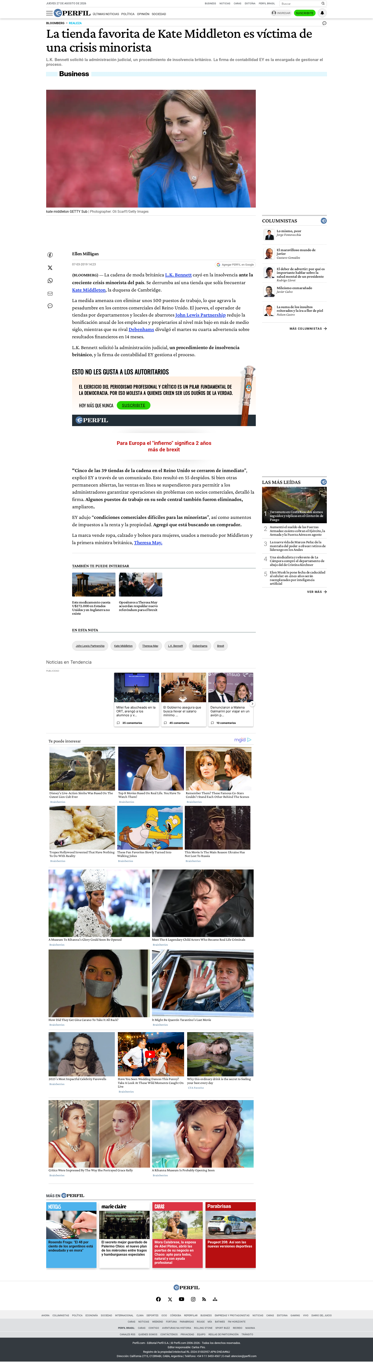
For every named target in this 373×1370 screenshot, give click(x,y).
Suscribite (305, 13)
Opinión (143, 14)
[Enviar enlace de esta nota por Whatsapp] (50, 281)
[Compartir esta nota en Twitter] (50, 268)
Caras (237, 3)
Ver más (314, 592)
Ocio (164, 1315)
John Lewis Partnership (90, 645)
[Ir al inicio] (72, 13)
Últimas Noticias (106, 14)
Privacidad (187, 1334)
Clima (140, 1315)
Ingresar (283, 13)
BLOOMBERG (55, 23)
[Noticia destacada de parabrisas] (230, 1207)
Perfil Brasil (267, 3)
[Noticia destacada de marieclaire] (124, 1207)
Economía (91, 1315)
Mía (210, 1321)
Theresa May (150, 645)
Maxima (250, 1328)
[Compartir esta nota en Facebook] (50, 255)
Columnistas (279, 221)
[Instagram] (193, 1299)
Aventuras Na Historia (176, 1328)
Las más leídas (281, 482)
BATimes (220, 1321)
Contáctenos (169, 1334)
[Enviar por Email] (50, 294)
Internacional (124, 1315)
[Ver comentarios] (323, 24)
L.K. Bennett (175, 645)
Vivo (305, 1315)
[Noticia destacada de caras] (177, 1207)
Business (210, 3)
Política (127, 14)
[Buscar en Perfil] (323, 4)
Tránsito (247, 1334)
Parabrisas (187, 1321)
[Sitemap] (215, 1300)
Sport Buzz (222, 1328)
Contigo (154, 1328)
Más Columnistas (306, 328)
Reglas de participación (224, 1334)
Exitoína (250, 3)
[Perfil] (72, 1196)
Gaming (295, 1315)
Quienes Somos (147, 1334)
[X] (170, 1299)
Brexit (220, 645)
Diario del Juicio (321, 1315)
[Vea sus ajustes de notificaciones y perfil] (322, 13)
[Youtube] (181, 1299)
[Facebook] (158, 1299)
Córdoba (175, 1315)
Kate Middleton (123, 645)
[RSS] (204, 1299)
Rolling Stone (203, 1328)
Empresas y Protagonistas (232, 1315)
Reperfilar (191, 1315)
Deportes (152, 1315)
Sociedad (159, 14)
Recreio (237, 1328)
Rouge (201, 1321)
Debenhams (200, 645)
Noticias (225, 3)
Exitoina (282, 1315)
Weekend (157, 1321)
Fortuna (171, 1321)
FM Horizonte (236, 1321)
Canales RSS (127, 1334)
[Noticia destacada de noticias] (71, 1207)
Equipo (201, 1334)
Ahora (45, 1315)
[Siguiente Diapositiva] (252, 704)
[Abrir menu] (49, 13)
